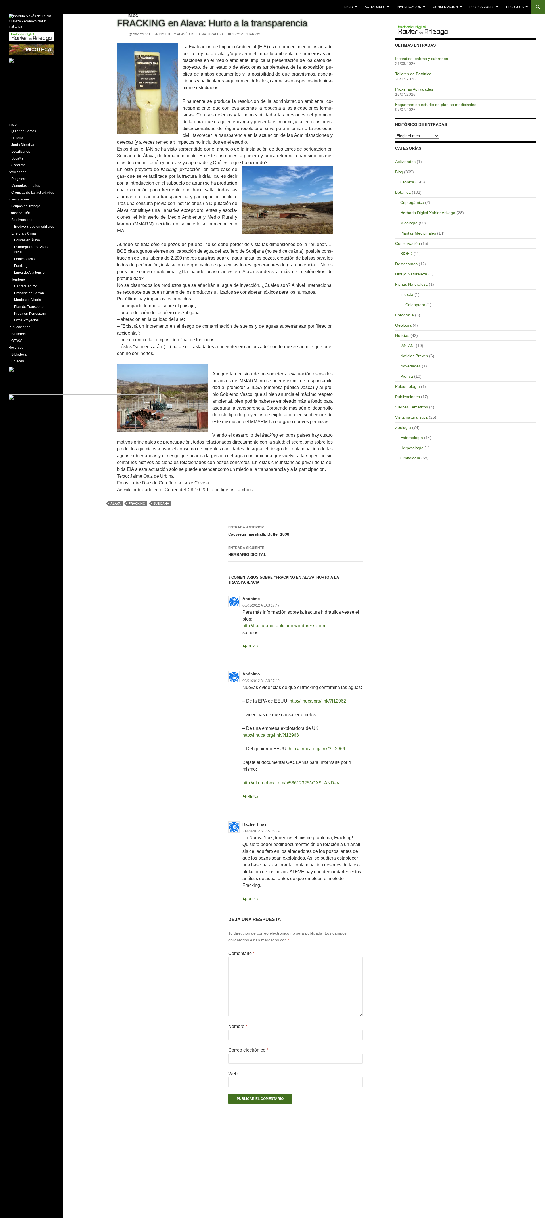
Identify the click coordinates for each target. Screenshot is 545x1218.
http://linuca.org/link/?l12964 (317, 748)
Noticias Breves (414, 356)
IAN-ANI (407, 345)
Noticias (402, 335)
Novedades (410, 366)
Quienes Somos (23, 131)
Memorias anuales (25, 186)
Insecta (406, 294)
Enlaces (17, 361)
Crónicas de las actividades (32, 193)
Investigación (409, 7)
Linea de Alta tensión (30, 273)
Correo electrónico (248, 1050)
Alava (115, 503)
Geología (403, 325)
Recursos (515, 7)
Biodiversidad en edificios (34, 227)
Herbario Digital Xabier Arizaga (427, 212)
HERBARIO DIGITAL (247, 551)
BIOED (406, 253)
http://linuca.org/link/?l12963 (270, 735)
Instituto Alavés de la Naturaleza (191, 34)
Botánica (403, 192)
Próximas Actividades (414, 89)
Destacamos (406, 264)
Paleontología (407, 386)
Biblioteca (19, 334)
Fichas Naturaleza (411, 284)
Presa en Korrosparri (30, 314)
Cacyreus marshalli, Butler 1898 (258, 530)
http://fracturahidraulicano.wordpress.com (283, 625)
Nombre (237, 1026)
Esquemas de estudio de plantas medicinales (435, 104)
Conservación (445, 7)
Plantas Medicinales (418, 233)
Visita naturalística (411, 417)
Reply (253, 646)
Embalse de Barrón (29, 293)
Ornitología (410, 458)
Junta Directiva (22, 145)
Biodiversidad (22, 220)
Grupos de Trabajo (25, 206)
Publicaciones (481, 7)
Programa (19, 179)
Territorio (18, 279)
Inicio (348, 7)
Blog (133, 16)
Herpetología (412, 448)
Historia (17, 138)
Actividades (375, 7)
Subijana (161, 503)
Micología (409, 223)
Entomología (411, 437)
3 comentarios (246, 34)
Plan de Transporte (29, 307)
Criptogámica (412, 202)
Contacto (18, 165)
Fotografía (404, 315)
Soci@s (17, 158)
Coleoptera (415, 304)
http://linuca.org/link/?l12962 (318, 701)
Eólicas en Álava (27, 240)
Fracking (137, 503)
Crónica (407, 182)
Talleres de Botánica (413, 74)
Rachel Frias (254, 824)
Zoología (403, 427)
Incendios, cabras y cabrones (421, 58)
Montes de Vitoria (27, 300)
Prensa (406, 376)
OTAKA (16, 341)
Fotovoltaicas (24, 259)
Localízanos (20, 152)
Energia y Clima (23, 233)
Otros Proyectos (26, 320)
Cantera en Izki (25, 286)
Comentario (241, 953)
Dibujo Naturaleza (411, 274)
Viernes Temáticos (411, 407)
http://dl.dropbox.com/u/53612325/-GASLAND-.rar (292, 782)
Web (233, 1073)
